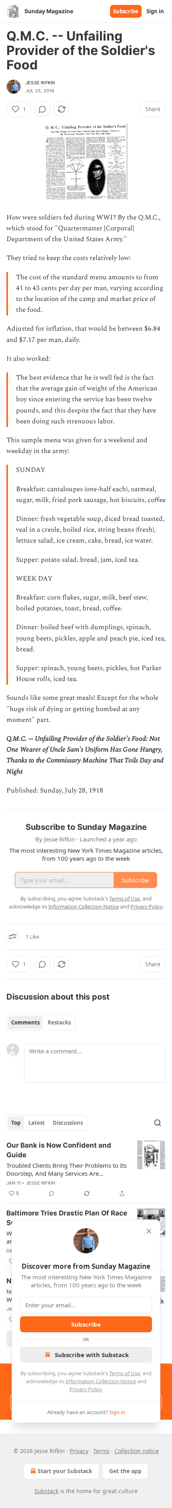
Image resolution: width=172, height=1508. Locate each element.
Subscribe (125, 11)
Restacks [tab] (59, 1022)
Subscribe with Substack (92, 1355)
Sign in (155, 11)
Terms (101, 1451)
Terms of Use (124, 1373)
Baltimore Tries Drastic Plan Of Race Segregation (66, 1218)
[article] (86, 1169)
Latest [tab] (36, 1122)
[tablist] (41, 1022)
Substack (46, 1491)
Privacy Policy (86, 1389)
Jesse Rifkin (40, 82)
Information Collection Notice (101, 1381)
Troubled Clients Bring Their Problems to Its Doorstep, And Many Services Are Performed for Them (66, 1169)
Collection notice (136, 1451)
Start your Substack (65, 1471)
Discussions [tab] (68, 1122)
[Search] (158, 1123)
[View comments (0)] (42, 109)
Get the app (125, 1471)
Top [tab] (15, 1122)
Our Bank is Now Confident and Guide (58, 1150)
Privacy (79, 1451)
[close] (148, 1231)
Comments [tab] (25, 1022)
